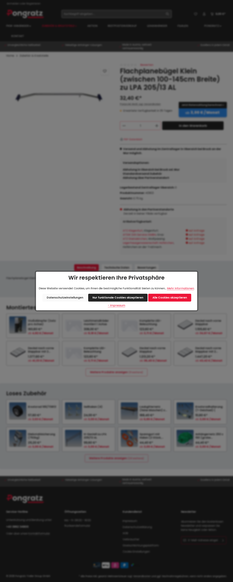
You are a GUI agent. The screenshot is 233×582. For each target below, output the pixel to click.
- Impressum (116, 305)
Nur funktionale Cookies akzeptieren (117, 298)
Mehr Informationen (180, 288)
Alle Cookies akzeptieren (169, 298)
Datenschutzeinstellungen (65, 298)
